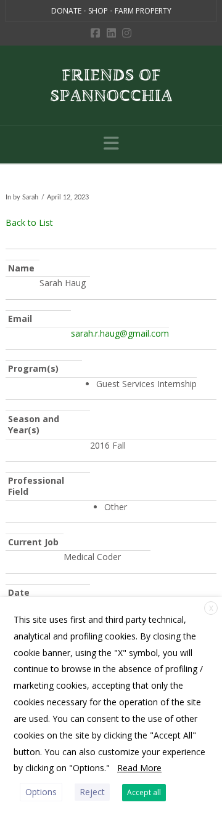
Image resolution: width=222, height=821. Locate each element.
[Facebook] (95, 33)
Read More (139, 768)
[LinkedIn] (111, 33)
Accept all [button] (144, 792)
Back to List (29, 222)
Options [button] (41, 792)
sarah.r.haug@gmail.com (120, 333)
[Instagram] (126, 33)
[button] (111, 143)
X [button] (211, 608)
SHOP (99, 11)
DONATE (67, 11)
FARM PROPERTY (143, 11)
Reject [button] (92, 792)
